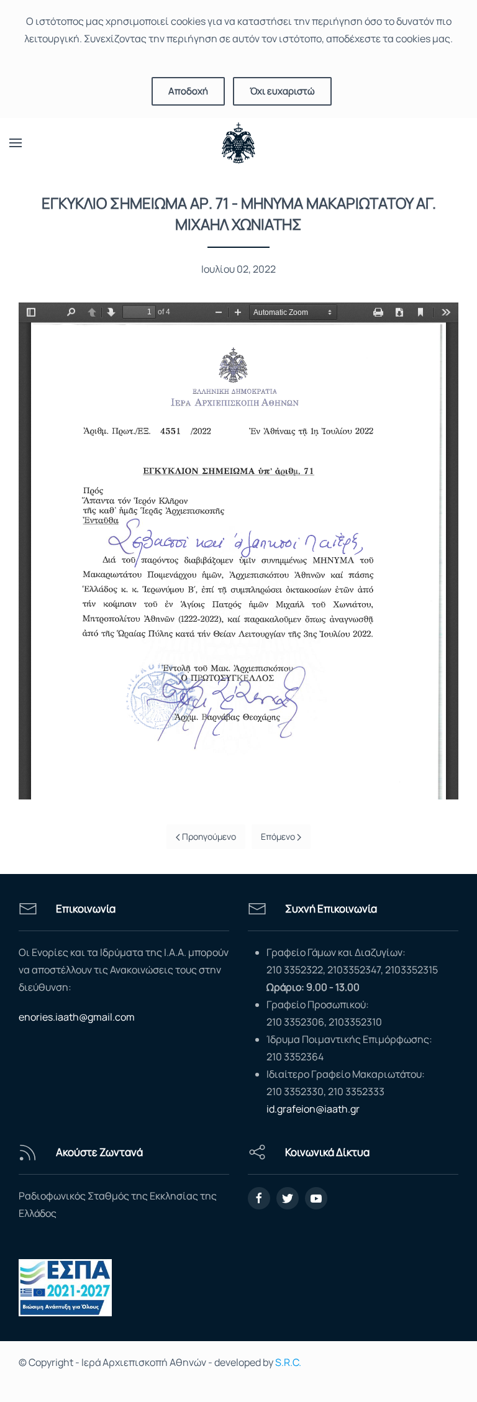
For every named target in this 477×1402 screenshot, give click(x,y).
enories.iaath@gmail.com (77, 1017)
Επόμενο (279, 836)
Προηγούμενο (208, 836)
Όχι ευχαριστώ (282, 91)
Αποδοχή (188, 91)
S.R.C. (288, 1362)
